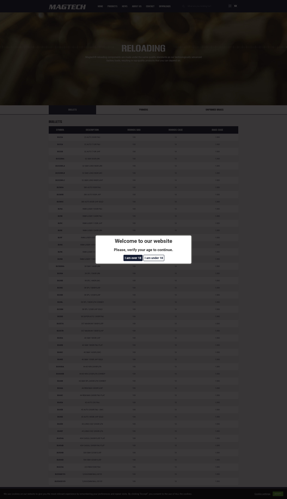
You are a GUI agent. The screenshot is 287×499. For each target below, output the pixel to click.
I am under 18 (154, 258)
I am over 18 (133, 258)
